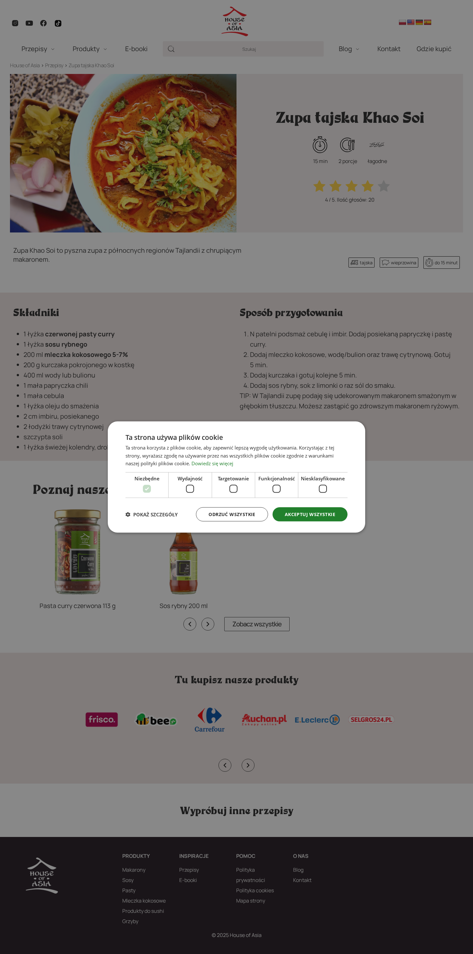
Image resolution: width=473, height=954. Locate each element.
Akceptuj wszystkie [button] (310, 514)
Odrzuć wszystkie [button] (232, 514)
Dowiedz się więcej (212, 463)
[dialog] (236, 477)
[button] (151, 514)
